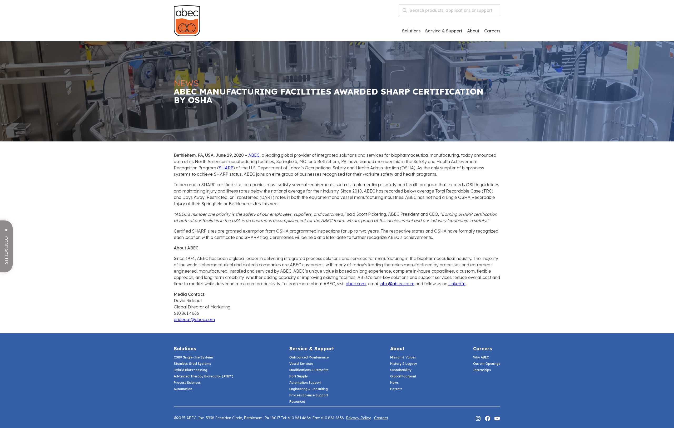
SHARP (226, 167)
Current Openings (486, 364)
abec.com (356, 283)
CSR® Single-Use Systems (194, 357)
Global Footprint (403, 376)
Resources (297, 402)
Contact (381, 418)
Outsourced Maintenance (309, 357)
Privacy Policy (358, 418)
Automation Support (305, 383)
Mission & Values (403, 357)
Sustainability (401, 370)
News (394, 383)
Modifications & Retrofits (308, 370)
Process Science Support (308, 395)
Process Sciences (187, 383)
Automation (183, 389)
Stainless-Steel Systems (192, 364)
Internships (482, 370)
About (473, 31)
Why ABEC (481, 357)
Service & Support (443, 31)
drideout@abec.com (194, 319)
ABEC (254, 155)
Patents (396, 389)
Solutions (411, 31)
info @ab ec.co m (397, 283)
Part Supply (298, 376)
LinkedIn (456, 283)
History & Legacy (403, 364)
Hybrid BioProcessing (190, 370)
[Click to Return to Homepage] (187, 34)
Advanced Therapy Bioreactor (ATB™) (203, 376)
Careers (482, 349)
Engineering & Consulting (308, 389)
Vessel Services (301, 364)
